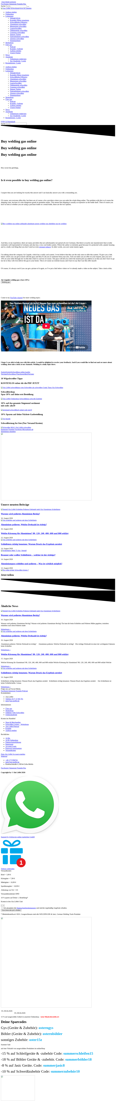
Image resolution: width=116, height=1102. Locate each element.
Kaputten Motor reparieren (19, 20)
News (7, 55)
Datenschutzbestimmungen (26, 908)
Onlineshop (9, 14)
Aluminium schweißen (18, 24)
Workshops (9, 43)
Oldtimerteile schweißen (18, 30)
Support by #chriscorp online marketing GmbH (18, 837)
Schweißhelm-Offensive (18, 22)
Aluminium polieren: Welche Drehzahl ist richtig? (24, 524)
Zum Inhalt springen (8, 2)
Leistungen (9, 16)
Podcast (13, 47)
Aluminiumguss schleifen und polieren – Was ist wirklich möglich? (31, 563)
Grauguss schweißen (17, 32)
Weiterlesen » (6, 629)
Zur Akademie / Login (18, 61)
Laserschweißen (16, 28)
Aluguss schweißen (17, 39)
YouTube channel (16, 298)
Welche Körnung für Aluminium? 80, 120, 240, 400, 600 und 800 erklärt (34, 533)
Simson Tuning (15, 34)
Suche (3, 6)
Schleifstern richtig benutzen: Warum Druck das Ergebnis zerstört (31, 544)
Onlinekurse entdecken (18, 59)
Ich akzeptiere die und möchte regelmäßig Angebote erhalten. (35, 908)
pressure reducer (45, 247)
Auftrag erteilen (11, 12)
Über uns (8, 45)
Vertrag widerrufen (7, 869)
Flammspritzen (15, 41)
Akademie (9, 57)
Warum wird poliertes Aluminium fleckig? (20, 514)
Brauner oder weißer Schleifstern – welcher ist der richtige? (28, 555)
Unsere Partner (15, 53)
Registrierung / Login (13, 63)
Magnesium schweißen (18, 26)
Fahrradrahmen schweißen (19, 37)
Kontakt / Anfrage (16, 49)
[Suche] (28, 6)
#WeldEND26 (15, 18)
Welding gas (6, 282)
